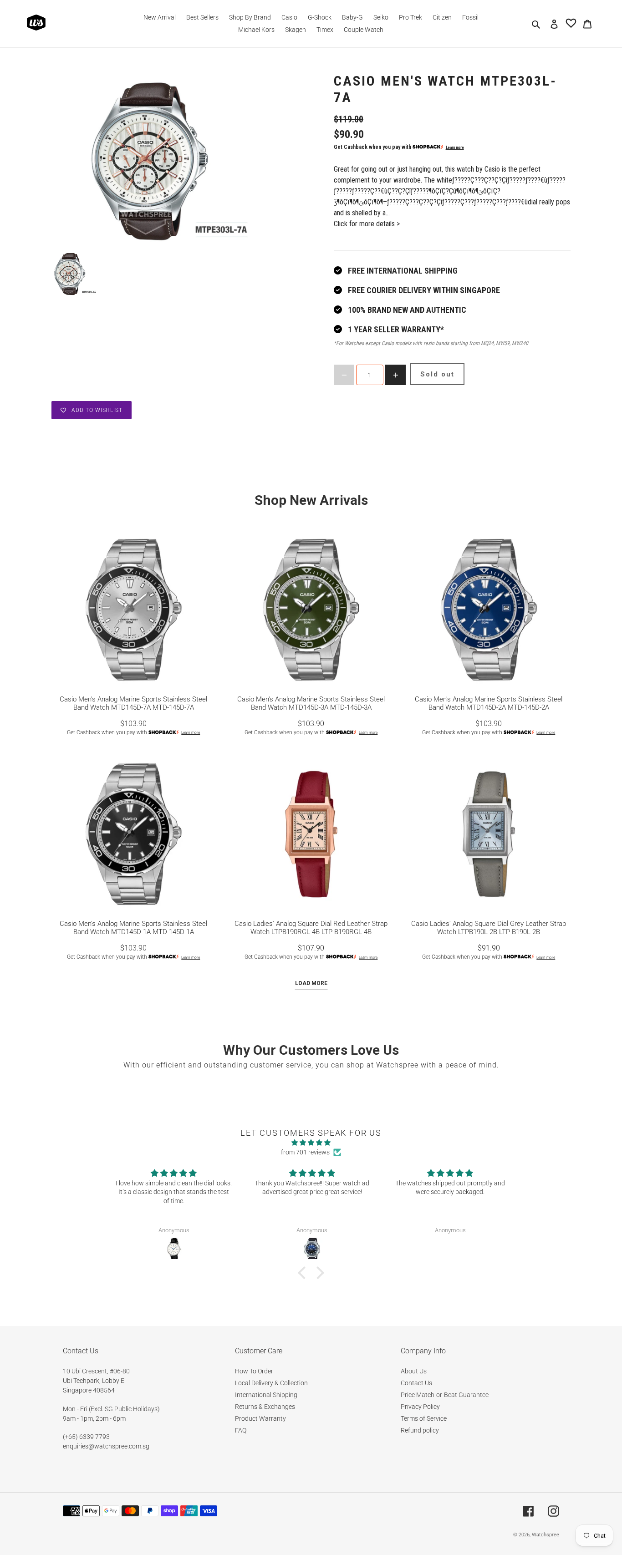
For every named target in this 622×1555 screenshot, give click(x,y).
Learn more (455, 147)
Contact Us (416, 1383)
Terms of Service (424, 1418)
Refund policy (420, 1430)
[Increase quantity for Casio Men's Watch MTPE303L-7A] (395, 375)
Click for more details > (367, 223)
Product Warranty (260, 1418)
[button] (304, 1272)
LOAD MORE (311, 983)
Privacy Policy (420, 1406)
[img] (311, 1143)
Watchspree (545, 1535)
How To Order (254, 1371)
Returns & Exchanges (265, 1406)
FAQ (240, 1430)
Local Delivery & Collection (271, 1383)
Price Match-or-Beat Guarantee (445, 1394)
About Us (414, 1371)
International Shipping (266, 1394)
